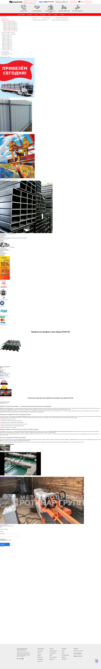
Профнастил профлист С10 (7, 36)
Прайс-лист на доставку (5, 376)
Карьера (39, 655)
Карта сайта (64, 659)
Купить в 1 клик (7, 373)
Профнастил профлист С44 (7, 43)
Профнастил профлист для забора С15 (10, 24)
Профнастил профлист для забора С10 (10, 23)
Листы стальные (53, 657)
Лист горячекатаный (5, 51)
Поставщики (40, 659)
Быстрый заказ (88, 1)
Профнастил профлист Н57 (7, 45)
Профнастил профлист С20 (7, 39)
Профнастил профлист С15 (7, 38)
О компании (29, 14)
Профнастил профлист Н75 (7, 48)
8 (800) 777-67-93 (48, 2)
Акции (63, 650)
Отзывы (49, 14)
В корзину (2, 373)
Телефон (1, 531)
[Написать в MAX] (40, 2)
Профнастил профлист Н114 (7, 49)
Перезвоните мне (73, 1)
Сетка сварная (53, 653)
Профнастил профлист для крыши (8, 32)
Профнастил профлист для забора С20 (10, 25)
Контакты (62, 14)
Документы (40, 657)
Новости (39, 653)
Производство (42, 14)
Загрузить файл (3, 538)
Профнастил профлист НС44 (7, 44)
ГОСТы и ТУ (40, 661)
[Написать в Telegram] (42, 2)
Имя (1, 526)
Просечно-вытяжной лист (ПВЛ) (7, 53)
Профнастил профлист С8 (6, 35)
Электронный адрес (4, 529)
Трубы (51, 655)
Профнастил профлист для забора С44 (10, 29)
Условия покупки (3, 324)
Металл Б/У (52, 659)
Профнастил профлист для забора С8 (10, 22)
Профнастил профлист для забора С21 (10, 27)
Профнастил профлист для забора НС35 (10, 28)
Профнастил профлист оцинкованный (9, 34)
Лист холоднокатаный (5, 52)
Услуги (36, 14)
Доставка (55, 14)
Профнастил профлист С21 (7, 40)
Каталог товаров (21, 14)
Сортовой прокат (53, 650)
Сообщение (2, 533)
